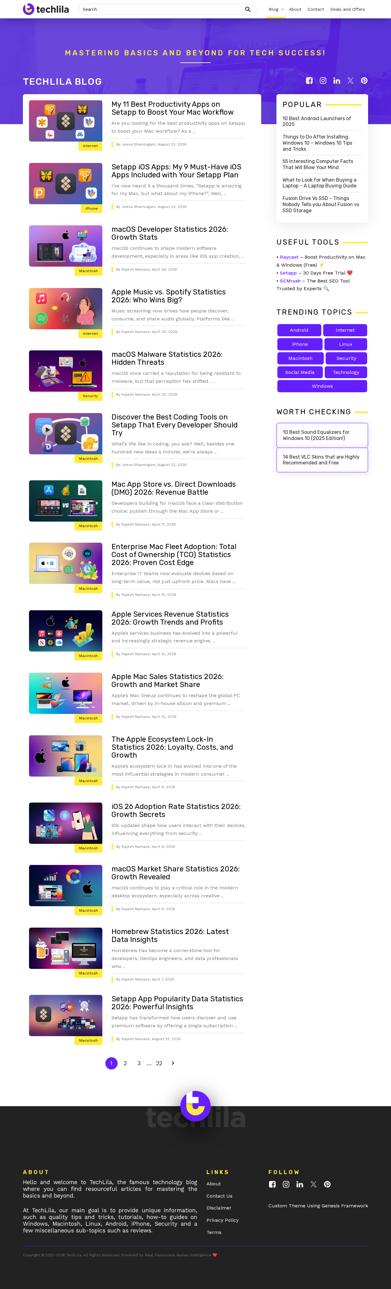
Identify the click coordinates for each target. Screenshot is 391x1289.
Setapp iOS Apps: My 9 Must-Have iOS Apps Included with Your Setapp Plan (176, 171)
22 (160, 1063)
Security (90, 396)
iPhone (92, 208)
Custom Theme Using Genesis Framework (318, 1206)
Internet (90, 146)
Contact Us (219, 1196)
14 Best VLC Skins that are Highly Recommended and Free (321, 460)
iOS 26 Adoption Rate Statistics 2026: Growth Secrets (176, 810)
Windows (322, 386)
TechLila (73, 1255)
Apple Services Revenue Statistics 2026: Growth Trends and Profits (170, 618)
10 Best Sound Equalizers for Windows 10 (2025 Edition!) (316, 435)
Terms (213, 1232)
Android (299, 330)
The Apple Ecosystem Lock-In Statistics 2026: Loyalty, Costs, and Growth (172, 747)
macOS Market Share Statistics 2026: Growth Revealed (175, 873)
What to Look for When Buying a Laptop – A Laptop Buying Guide (319, 183)
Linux (346, 344)
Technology (346, 372)
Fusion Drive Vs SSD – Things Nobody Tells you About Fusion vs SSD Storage (321, 204)
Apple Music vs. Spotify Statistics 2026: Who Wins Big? (168, 296)
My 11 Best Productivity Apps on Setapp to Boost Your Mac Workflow (172, 108)
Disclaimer (219, 1208)
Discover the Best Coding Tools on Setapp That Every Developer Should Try (174, 425)
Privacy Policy (222, 1220)
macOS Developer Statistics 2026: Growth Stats (169, 233)
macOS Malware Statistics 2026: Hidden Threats (167, 358)
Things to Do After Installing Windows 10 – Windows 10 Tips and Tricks (317, 143)
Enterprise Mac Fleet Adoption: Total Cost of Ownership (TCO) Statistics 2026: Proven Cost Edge (173, 554)
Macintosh (88, 271)
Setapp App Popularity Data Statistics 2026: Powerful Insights (177, 1003)
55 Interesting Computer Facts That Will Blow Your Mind (318, 164)
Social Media (300, 372)
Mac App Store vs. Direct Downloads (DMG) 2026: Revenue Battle (173, 488)
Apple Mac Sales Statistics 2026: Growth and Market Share (167, 680)
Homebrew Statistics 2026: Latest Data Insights (170, 935)
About (213, 1184)
